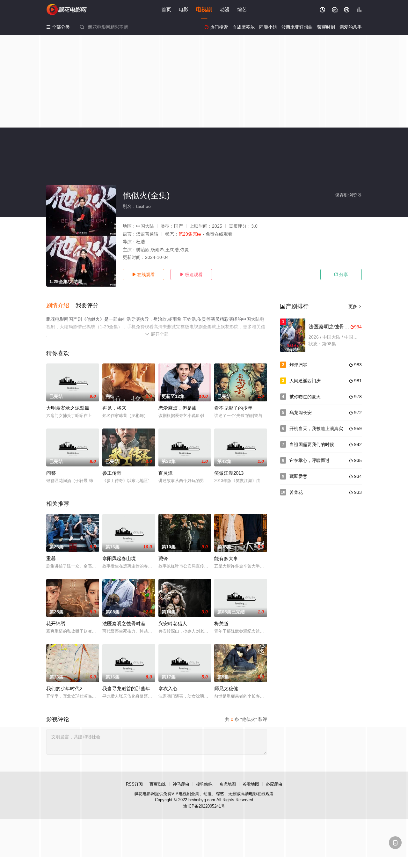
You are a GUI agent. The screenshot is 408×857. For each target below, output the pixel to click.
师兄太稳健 (226, 688)
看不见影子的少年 (233, 408)
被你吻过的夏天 (305, 396)
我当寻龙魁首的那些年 (126, 688)
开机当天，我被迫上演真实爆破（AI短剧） (331, 428)
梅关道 (221, 623)
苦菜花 (296, 492)
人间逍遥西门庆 (305, 380)
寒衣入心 (168, 688)
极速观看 (191, 274)
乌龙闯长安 (300, 412)
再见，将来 (114, 408)
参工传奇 (111, 473)
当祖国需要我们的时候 (311, 444)
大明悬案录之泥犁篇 (67, 408)
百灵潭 (165, 473)
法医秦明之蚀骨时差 (123, 623)
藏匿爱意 (298, 476)
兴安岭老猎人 (172, 623)
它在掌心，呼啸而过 (309, 460)
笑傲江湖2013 (229, 473)
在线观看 (143, 274)
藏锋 (163, 558)
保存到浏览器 (348, 195)
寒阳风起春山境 (119, 558)
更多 (355, 306)
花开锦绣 (55, 623)
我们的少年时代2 (64, 688)
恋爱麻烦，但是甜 (177, 408)
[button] (61, 306)
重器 (51, 558)
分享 (341, 274)
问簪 (51, 473)
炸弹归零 (298, 364)
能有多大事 (226, 558)
